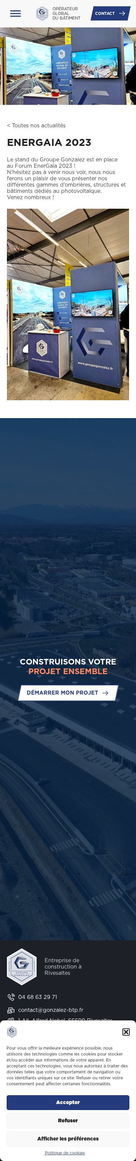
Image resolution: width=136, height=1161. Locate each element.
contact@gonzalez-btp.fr (50, 1010)
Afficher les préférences (68, 1139)
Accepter (68, 1102)
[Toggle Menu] (15, 13)
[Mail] (11, 1010)
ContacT (105, 14)
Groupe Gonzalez (62, 159)
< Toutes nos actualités (36, 125)
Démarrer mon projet (62, 692)
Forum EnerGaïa (36, 166)
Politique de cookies (65, 1153)
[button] (126, 1032)
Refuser (68, 1120)
